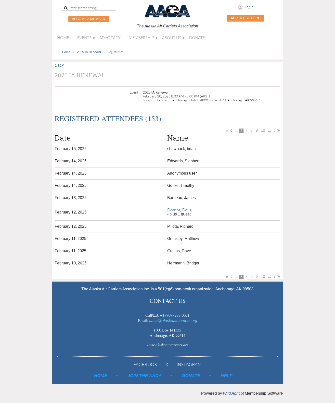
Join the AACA (145, 375)
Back (59, 65)
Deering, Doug (179, 210)
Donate (191, 375)
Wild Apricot (233, 393)
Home (66, 52)
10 (263, 130)
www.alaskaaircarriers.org (168, 344)
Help (226, 375)
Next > (274, 130)
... (236, 130)
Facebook (145, 364)
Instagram (189, 364)
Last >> (279, 130)
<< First (227, 130)
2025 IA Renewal (89, 52)
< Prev (231, 130)
